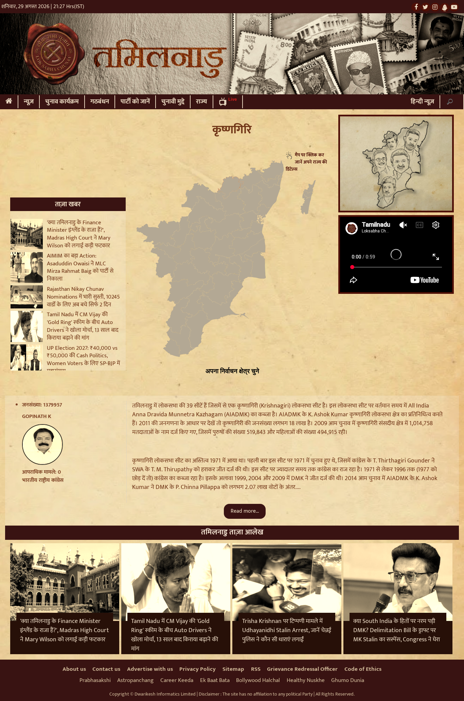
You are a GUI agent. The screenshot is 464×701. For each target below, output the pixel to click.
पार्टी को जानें (135, 101)
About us (74, 669)
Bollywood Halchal (258, 680)
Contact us (106, 669)
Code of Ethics (362, 669)
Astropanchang (135, 680)
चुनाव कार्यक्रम (62, 101)
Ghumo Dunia (347, 680)
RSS (256, 669)
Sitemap (233, 669)
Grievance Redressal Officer (302, 669)
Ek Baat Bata (215, 680)
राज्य (201, 101)
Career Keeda (176, 680)
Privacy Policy (197, 669)
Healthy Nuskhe (306, 680)
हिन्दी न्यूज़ (422, 101)
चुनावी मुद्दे (172, 101)
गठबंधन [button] (99, 101)
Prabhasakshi (95, 680)
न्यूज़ (29, 101)
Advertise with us (150, 669)
